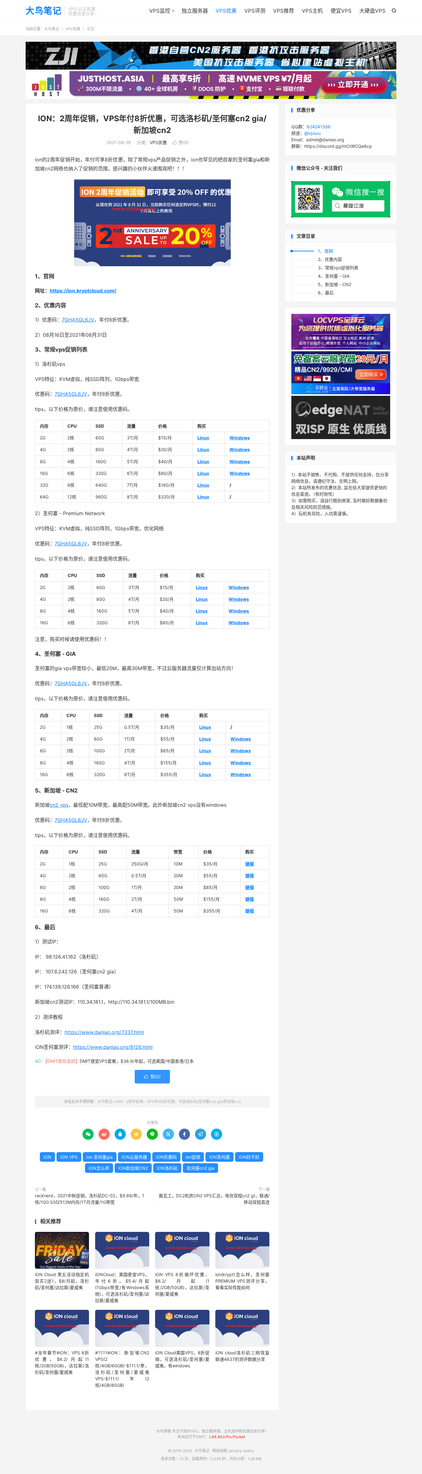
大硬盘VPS (372, 11)
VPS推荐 (283, 11)
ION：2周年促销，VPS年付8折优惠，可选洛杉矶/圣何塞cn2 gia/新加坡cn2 (178, 1101)
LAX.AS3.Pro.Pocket (227, 1436)
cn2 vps (59, 805)
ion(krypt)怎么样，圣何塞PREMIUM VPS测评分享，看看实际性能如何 (242, 1281)
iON (47, 1157)
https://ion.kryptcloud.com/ (83, 291)
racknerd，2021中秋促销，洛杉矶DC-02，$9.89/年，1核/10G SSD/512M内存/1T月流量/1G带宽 (89, 1199)
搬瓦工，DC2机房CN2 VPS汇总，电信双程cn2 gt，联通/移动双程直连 (214, 1199)
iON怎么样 (99, 1168)
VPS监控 (159, 11)
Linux (203, 437)
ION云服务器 (134, 1157)
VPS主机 (312, 11)
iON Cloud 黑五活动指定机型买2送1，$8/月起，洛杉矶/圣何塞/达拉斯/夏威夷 (62, 1281)
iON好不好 (249, 1157)
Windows (240, 437)
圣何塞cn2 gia (200, 1168)
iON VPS (69, 1157)
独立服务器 (195, 11)
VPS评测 (254, 11)
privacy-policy (241, 1450)
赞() (181, 142)
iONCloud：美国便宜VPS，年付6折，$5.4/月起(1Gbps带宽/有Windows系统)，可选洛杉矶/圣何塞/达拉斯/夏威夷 (122, 1287)
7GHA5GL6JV (78, 320)
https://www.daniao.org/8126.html (113, 1047)
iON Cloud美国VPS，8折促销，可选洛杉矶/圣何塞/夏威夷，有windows (182, 1359)
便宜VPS (341, 11)
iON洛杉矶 (167, 1168)
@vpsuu (312, 133)
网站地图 (219, 1450)
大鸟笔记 (43, 11)
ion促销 (193, 1157)
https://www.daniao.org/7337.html (104, 1032)
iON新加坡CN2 (133, 1168)
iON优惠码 (166, 1157)
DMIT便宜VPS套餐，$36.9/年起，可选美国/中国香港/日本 (137, 1061)
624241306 (319, 126)
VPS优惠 (226, 11)
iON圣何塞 (219, 1157)
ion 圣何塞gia (100, 1157)
